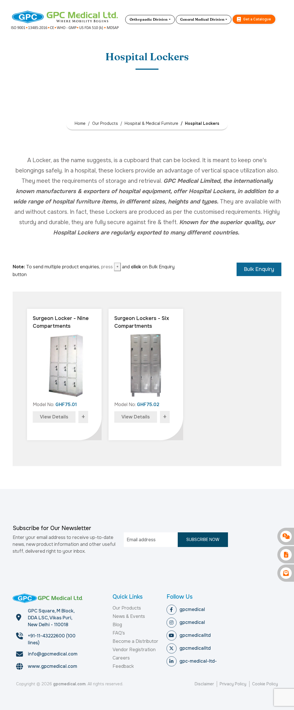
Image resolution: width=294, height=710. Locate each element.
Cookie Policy (265, 683)
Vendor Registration (134, 650)
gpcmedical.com (69, 683)
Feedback (123, 666)
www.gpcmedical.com (52, 666)
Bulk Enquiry (259, 269)
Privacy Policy (233, 683)
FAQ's (119, 633)
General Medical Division (202, 19)
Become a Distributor (135, 641)
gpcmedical (192, 609)
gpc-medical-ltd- (198, 661)
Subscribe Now (202, 539)
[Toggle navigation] (280, 19)
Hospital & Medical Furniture (151, 123)
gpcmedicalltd (195, 635)
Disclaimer (204, 683)
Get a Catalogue (256, 19)
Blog (117, 625)
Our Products (105, 123)
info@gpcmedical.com (53, 654)
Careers (121, 658)
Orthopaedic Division (148, 19)
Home (80, 123)
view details (54, 417)
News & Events (129, 616)
